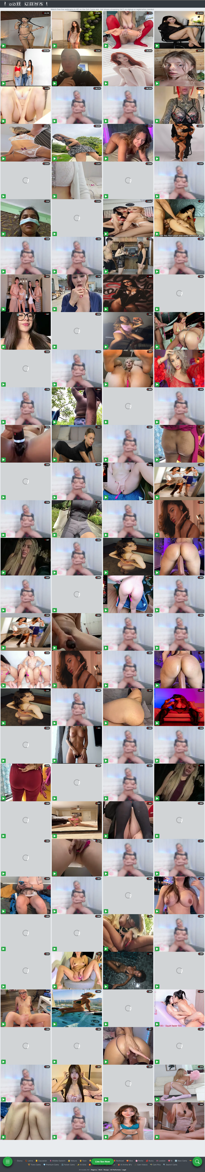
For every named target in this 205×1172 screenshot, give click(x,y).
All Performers (115, 1170)
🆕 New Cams (181, 1161)
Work (100, 1170)
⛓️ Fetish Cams (68, 1164)
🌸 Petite (139, 1161)
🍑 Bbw (129, 1161)
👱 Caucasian (41, 1161)
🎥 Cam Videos (141, 1164)
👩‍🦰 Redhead (118, 1161)
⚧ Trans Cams (34, 1164)
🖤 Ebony (18, 1161)
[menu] (8, 1161)
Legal (124, 1170)
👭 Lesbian (161, 1161)
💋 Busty (150, 1161)
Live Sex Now (102, 1161)
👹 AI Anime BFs (125, 1164)
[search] (197, 1161)
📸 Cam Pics (155, 1164)
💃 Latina (29, 1161)
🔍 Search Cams (170, 1164)
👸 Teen (83, 1161)
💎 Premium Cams (51, 1164)
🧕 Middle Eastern (57, 1161)
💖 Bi (170, 1161)
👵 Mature (72, 1161)
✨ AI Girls (81, 1164)
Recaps (106, 1170)
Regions (94, 1170)
